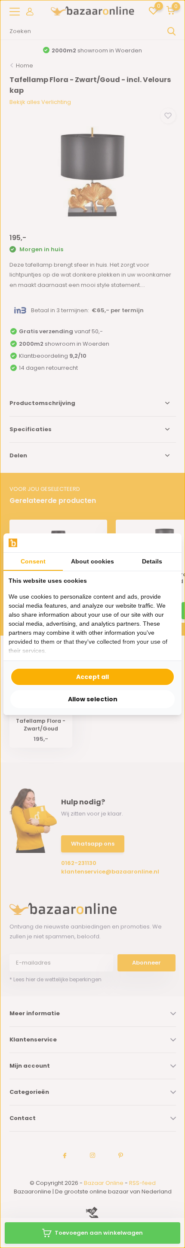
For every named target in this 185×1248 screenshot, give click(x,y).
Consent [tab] (33, 561)
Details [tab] (152, 561)
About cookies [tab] (92, 561)
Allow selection (92, 699)
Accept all (92, 677)
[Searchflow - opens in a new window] (165, 542)
